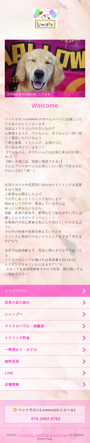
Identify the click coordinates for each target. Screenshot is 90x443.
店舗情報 (12, 384)
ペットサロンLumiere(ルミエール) (42, 435)
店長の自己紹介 (17, 302)
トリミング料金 (17, 338)
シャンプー (14, 314)
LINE (9, 373)
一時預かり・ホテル (21, 349)
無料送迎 (12, 361)
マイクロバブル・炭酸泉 (24, 326)
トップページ (15, 291)
